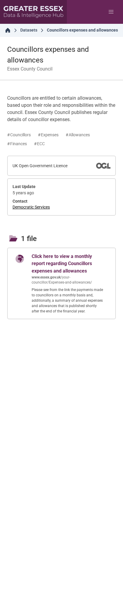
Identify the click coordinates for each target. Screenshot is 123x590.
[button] (111, 12)
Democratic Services (31, 207)
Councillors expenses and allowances (48, 54)
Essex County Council (30, 69)
